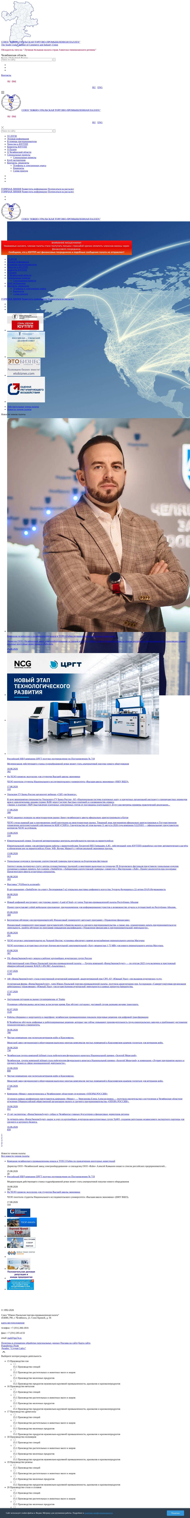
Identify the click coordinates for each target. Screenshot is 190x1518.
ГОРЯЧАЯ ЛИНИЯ (11, 189)
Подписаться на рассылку (61, 189)
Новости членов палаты (19, 409)
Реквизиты (18, 168)
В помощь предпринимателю (22, 141)
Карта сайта (84, 1343)
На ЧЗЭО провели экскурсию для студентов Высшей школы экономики (43, 1192)
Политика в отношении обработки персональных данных (30, 1343)
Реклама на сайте (69, 1343)
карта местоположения (12, 1323)
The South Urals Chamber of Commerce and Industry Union (29, 45)
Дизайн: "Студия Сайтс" (13, 1348)
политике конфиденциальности (98, 1513)
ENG (100, 87)
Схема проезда (20, 171)
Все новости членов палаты (15, 1156)
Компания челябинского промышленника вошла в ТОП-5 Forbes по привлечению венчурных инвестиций (61, 1161)
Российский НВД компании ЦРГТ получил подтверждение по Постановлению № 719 (51, 1176)
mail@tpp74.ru (14, 1338)
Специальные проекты (18, 155)
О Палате (12, 149)
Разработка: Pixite (10, 1345)
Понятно (175, 1513)
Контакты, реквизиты (18, 163)
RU (94, 87)
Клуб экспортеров (16, 160)
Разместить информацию (34, 189)
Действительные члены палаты (23, 406)
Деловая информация (18, 139)
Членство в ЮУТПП (17, 144)
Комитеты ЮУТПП (17, 147)
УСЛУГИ (12, 136)
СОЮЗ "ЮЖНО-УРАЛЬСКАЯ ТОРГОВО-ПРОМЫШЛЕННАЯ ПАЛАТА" (40, 42)
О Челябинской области (19, 152)
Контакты (6, 75)
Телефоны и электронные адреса (29, 165)
